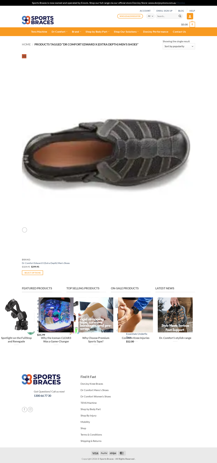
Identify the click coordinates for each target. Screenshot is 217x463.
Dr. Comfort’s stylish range (175, 338)
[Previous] (158, 357)
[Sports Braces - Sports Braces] (38, 20)
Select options (32, 273)
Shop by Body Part (96, 31)
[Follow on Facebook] (24, 409)
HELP (192, 11)
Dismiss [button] (180, 2)
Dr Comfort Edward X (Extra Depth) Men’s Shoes (46, 263)
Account (145, 11)
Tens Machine (39, 31)
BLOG (181, 11)
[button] (190, 16)
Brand (75, 31)
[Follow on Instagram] (30, 409)
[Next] (167, 357)
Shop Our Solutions (125, 31)
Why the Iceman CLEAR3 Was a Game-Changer (56, 339)
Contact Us (179, 31)
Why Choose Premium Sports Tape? (95, 339)
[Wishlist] (24, 229)
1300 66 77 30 (42, 395)
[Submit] (180, 16)
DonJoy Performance (155, 31)
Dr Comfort (58, 31)
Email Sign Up (164, 11)
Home (26, 44)
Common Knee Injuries (135, 338)
